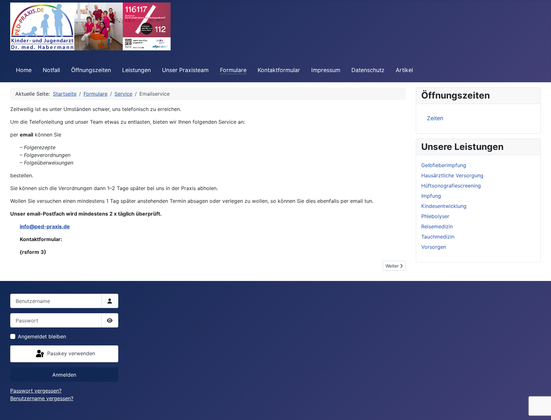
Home (24, 70)
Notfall (51, 70)
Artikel (404, 70)
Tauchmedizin (437, 236)
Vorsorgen (433, 247)
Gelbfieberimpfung (443, 165)
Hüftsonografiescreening (451, 185)
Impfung (431, 196)
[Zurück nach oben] (540, 408)
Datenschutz (368, 70)
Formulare (233, 70)
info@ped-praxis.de (45, 226)
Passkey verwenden (70, 353)
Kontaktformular (279, 70)
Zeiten (435, 118)
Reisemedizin (437, 226)
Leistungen (136, 70)
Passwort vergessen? (36, 390)
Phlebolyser (435, 216)
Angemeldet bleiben (42, 336)
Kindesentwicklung (444, 206)
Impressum (325, 70)
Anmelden (64, 375)
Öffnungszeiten (91, 70)
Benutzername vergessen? (41, 398)
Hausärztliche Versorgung (452, 175)
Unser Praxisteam (185, 70)
